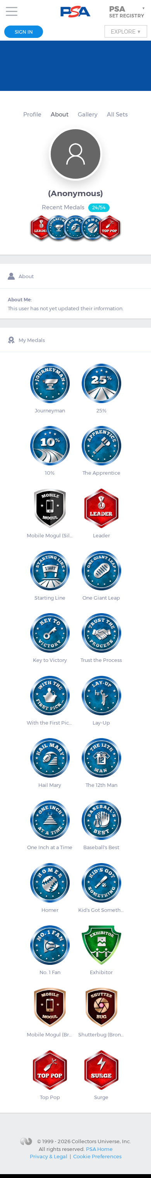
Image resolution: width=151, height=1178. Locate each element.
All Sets (117, 114)
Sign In (24, 32)
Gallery (88, 114)
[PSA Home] (76, 12)
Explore (126, 31)
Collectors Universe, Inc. (101, 1141)
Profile (32, 114)
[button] (127, 11)
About (60, 114)
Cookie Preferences (97, 1156)
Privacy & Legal (48, 1156)
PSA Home (99, 1149)
